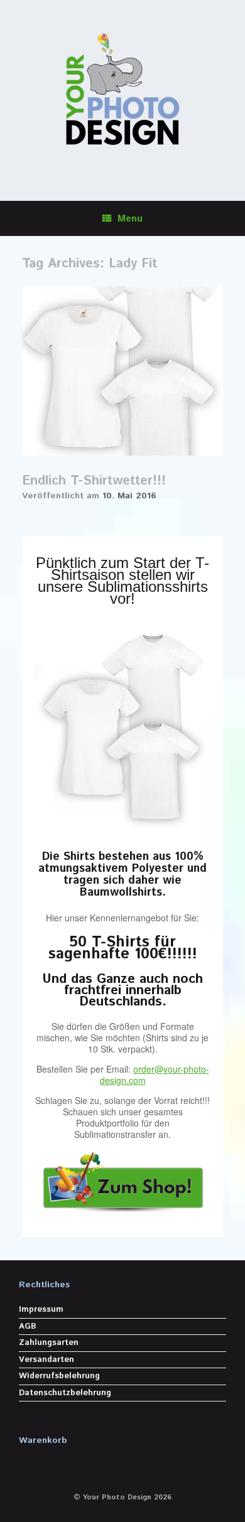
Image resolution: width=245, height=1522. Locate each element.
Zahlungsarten (49, 1343)
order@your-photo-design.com (154, 1074)
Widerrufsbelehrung (59, 1376)
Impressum (41, 1310)
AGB (27, 1326)
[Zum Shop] (122, 1178)
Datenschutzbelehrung (65, 1393)
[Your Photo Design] (122, 91)
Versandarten (46, 1360)
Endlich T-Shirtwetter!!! (94, 480)
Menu (130, 218)
